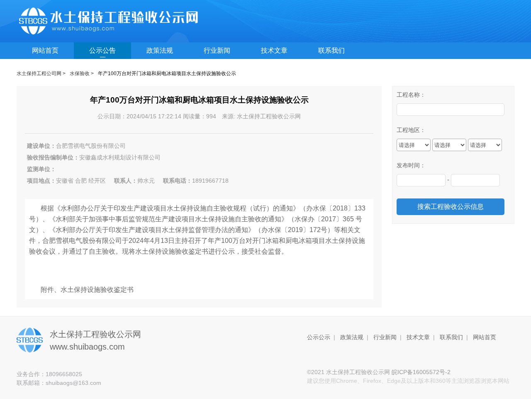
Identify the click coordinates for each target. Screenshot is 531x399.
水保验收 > (82, 73)
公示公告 (102, 50)
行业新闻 (217, 50)
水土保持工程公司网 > (41, 73)
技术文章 (274, 50)
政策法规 (159, 50)
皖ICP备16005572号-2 (421, 372)
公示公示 (318, 337)
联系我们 (331, 50)
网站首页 (45, 50)
